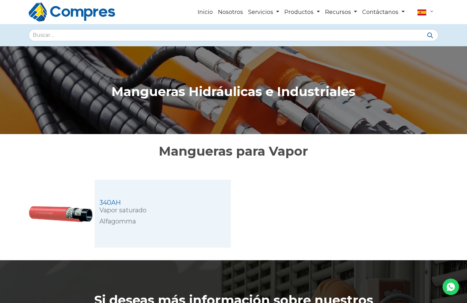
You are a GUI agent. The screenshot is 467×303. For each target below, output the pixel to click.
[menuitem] (205, 12)
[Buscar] (430, 35)
